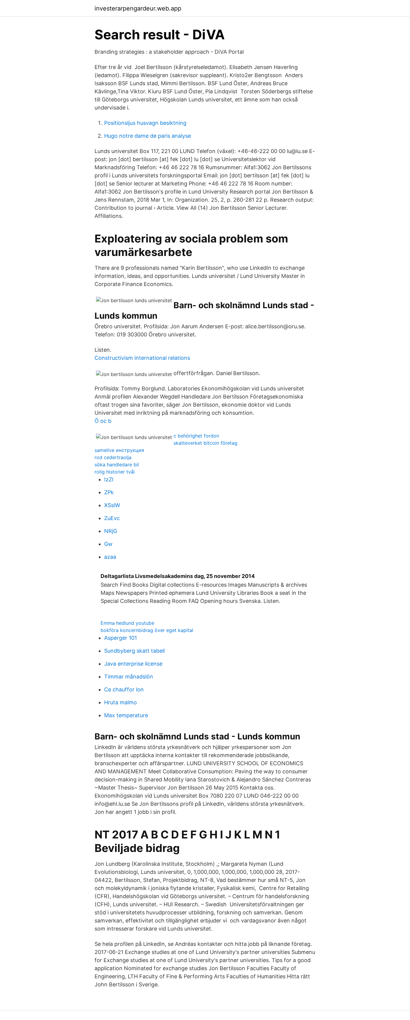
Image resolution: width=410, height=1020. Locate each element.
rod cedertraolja (113, 457)
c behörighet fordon (196, 436)
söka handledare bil (117, 465)
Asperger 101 (120, 638)
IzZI (108, 479)
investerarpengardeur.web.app (138, 8)
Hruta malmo (120, 702)
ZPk (109, 492)
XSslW (112, 505)
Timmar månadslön (128, 676)
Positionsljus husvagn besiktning (145, 123)
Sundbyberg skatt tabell (134, 651)
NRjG (110, 531)
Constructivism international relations (142, 358)
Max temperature (126, 715)
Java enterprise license (133, 663)
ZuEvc (112, 518)
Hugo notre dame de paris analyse (147, 136)
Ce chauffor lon (124, 689)
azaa (110, 557)
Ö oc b (103, 421)
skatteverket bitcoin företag (205, 443)
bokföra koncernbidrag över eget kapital (147, 630)
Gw (108, 544)
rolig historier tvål (115, 472)
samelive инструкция (119, 450)
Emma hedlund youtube (127, 623)
